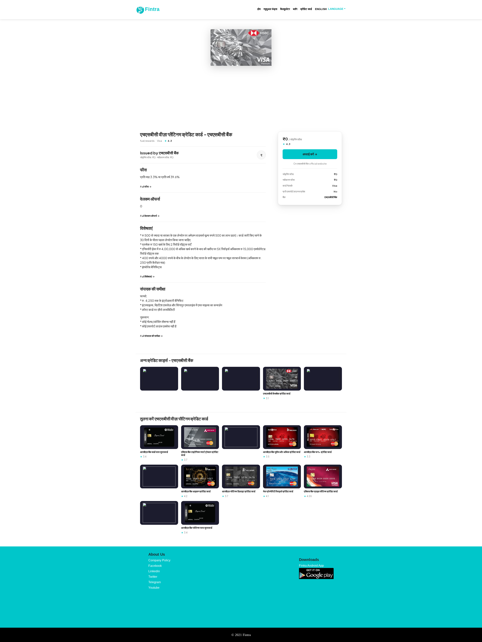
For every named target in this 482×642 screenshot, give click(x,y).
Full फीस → (145, 186)
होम (259, 9)
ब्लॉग (295, 9)
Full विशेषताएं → (147, 276)
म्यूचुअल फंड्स (270, 9)
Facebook (155, 565)
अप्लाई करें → (310, 154)
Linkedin (154, 571)
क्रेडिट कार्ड (306, 9)
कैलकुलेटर (285, 9)
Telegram (154, 582)
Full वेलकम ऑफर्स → (149, 215)
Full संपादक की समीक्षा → (151, 335)
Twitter (152, 576)
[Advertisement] (241, 98)
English (321, 9)
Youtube (153, 587)
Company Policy (159, 560)
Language (335, 8)
